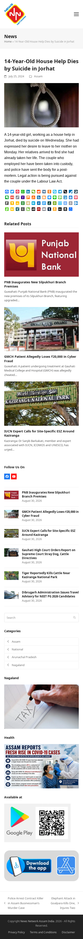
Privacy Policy (16, 932)
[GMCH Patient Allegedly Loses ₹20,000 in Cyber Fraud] (41, 329)
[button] (76, 14)
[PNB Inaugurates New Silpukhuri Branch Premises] (41, 254)
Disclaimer (68, 932)
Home (8, 41)
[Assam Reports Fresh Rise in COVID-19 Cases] (41, 766)
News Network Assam (33, 921)
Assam (38, 76)
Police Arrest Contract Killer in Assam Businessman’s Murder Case (23, 903)
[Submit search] (74, 617)
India (51, 921)
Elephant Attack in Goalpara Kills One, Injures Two (61, 903)
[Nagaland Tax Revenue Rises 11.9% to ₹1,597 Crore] (41, 706)
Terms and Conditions (43, 932)
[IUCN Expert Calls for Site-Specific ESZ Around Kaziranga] (41, 403)
